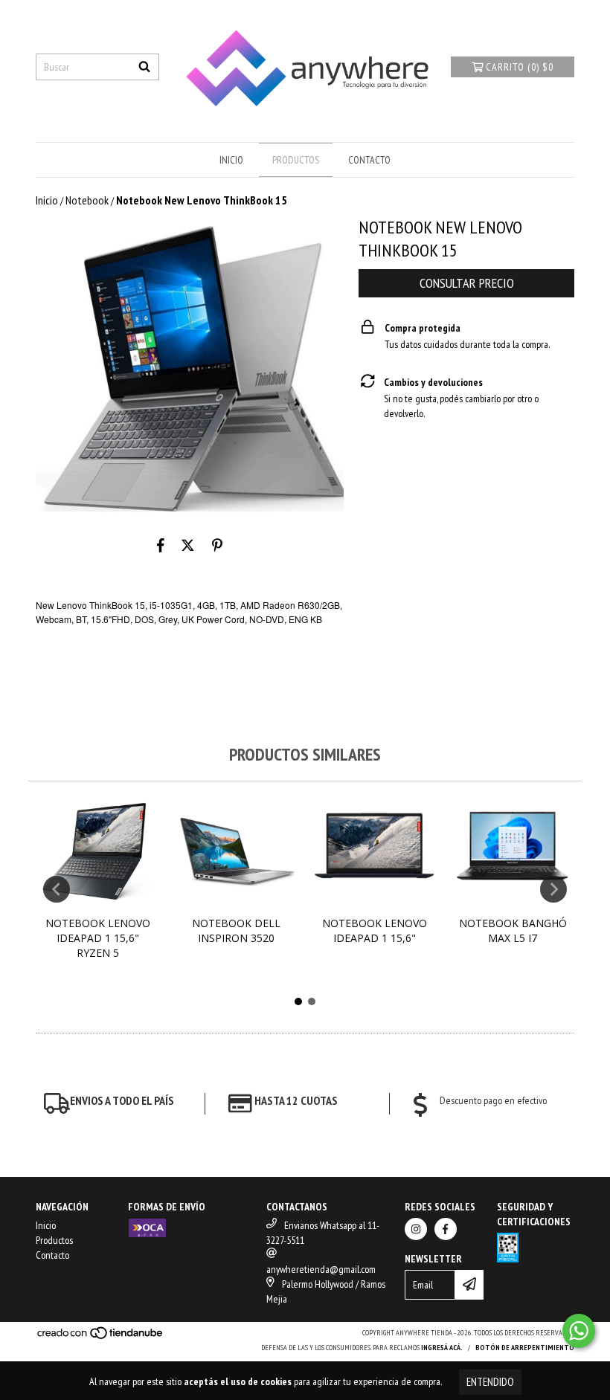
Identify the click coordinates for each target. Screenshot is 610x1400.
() (519, 67)
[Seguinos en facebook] (445, 1229)
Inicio (231, 160)
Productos (295, 160)
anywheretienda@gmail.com (321, 1269)
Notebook (87, 200)
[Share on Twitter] (188, 545)
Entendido (490, 1382)
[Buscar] (144, 67)
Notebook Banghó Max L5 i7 (513, 930)
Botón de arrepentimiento (524, 1347)
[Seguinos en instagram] (416, 1229)
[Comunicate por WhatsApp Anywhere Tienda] (578, 1331)
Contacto (369, 160)
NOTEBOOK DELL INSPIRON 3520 (236, 930)
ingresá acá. (442, 1347)
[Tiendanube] (101, 1337)
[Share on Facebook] (160, 545)
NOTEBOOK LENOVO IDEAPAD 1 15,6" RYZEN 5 (97, 938)
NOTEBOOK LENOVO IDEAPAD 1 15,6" (374, 930)
